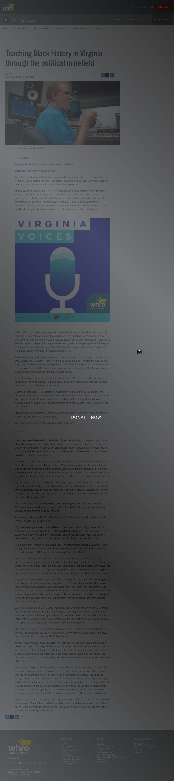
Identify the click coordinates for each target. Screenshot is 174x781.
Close (139, 352)
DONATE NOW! (87, 417)
